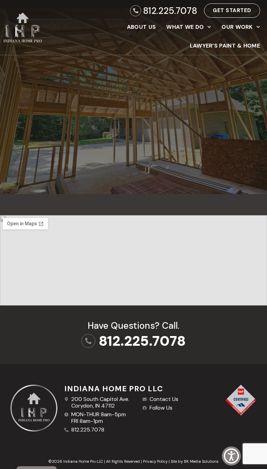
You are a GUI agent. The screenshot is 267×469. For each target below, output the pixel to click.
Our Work (236, 27)
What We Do (185, 27)
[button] (231, 456)
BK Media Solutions (201, 461)
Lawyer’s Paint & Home (225, 45)
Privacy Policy (155, 461)
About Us (141, 27)
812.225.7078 (170, 11)
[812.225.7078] (135, 10)
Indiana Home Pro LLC (113, 389)
